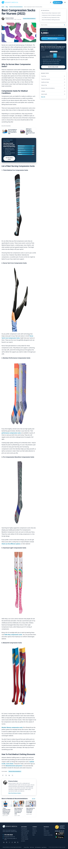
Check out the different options (11, 544)
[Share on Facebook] (3, 775)
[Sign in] (50, 2)
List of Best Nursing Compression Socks (51, 17)
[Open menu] (64, 2)
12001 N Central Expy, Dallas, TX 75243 (10, 839)
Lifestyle (53, 91)
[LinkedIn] (4, 842)
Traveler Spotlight (24, 839)
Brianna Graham (9, 18)
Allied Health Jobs (24, 833)
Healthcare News (53, 82)
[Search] (64, 25)
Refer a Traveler (24, 835)
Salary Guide (46, 831)
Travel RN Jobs (24, 829)
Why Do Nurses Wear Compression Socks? (51, 13)
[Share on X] (6, 775)
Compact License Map (48, 835)
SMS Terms (32, 847)
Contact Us (34, 831)
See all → (34, 798)
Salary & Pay (53, 85)
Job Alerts (23, 841)
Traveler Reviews (24, 837)
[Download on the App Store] (59, 833)
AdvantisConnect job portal (14, 765)
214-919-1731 (12, 836)
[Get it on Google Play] (59, 837)
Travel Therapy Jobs (25, 831)
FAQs (33, 835)
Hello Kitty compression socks (13, 634)
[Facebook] (9, 842)
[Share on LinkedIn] (9, 775)
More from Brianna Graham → (15, 793)
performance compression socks (11, 433)
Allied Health (53, 94)
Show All (43, 97)
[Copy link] (12, 775)
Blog (7, 6)
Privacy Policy (26, 847)
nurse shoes (9, 763)
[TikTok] (12, 842)
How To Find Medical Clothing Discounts (51, 19)
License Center (47, 833)
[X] (18, 842)
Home (3, 6)
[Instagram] (6, 842)
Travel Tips (53, 76)
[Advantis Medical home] (10, 2)
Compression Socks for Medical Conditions (51, 15)
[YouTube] (15, 842)
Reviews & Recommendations (16, 6)
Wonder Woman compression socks (12, 727)
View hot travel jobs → (53, 38)
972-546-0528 (8, 835)
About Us (34, 829)
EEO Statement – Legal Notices (40, 847)
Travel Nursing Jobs (53, 79)
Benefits (34, 833)
